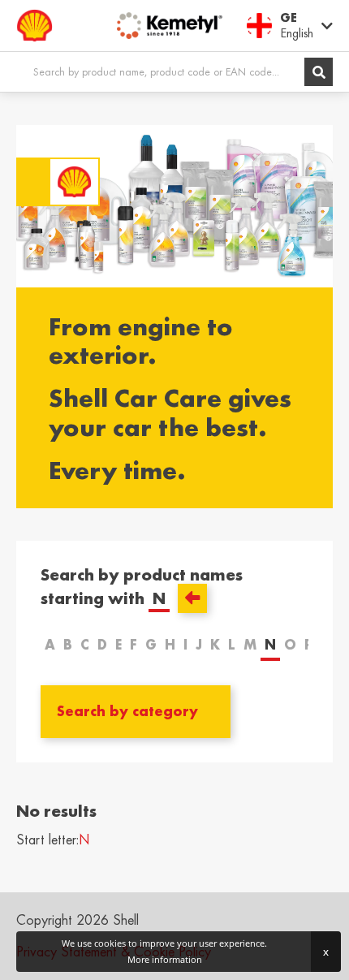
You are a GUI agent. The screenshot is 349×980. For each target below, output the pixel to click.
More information (164, 959)
